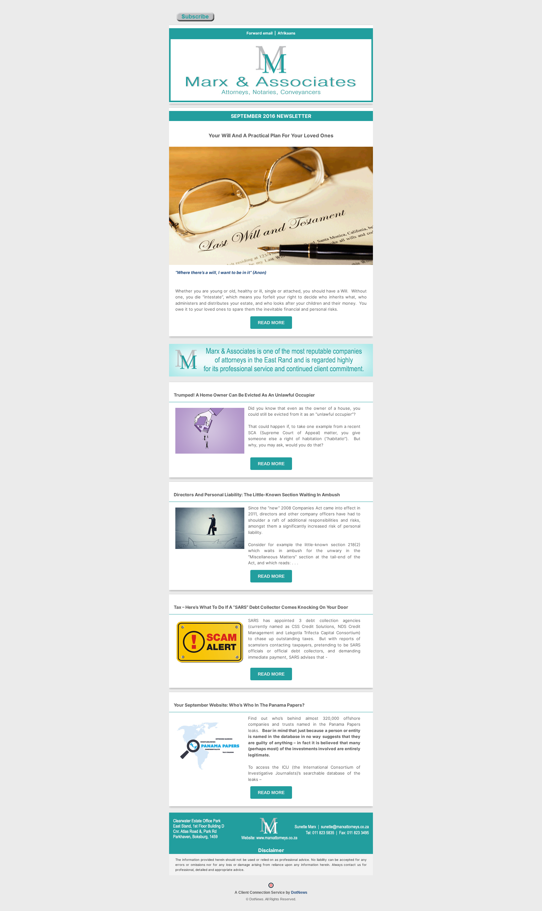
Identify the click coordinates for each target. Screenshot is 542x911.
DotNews (299, 892)
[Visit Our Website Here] (271, 374)
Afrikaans (286, 33)
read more (271, 322)
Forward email (260, 33)
